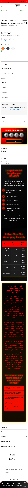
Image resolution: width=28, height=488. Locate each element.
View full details (5, 163)
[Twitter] (4, 162)
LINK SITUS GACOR (7, 73)
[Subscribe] (22, 473)
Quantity (3, 117)
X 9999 (4, 88)
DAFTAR (13, 485)
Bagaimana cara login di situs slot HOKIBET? (13, 388)
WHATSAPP (19, 485)
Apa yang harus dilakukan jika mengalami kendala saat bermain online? (12, 408)
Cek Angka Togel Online (14, 141)
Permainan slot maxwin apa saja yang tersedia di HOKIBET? (14, 398)
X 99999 (4, 93)
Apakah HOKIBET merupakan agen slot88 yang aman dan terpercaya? (13, 393)
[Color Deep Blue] (8, 48)
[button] (3, 158)
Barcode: (10, 25)
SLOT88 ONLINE (6, 68)
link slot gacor (12, 343)
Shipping (8, 35)
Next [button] (26, 1)
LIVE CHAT (24, 485)
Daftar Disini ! (20, 2)
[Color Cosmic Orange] (2, 48)
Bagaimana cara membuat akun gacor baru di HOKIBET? (14, 402)
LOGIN (8, 485)
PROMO (3, 485)
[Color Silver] (13, 48)
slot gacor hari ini (17, 320)
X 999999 (5, 97)
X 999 (4, 82)
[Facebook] (2, 162)
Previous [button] (1, 1)
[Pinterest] (7, 162)
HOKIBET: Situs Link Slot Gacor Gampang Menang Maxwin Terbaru (14, 2)
